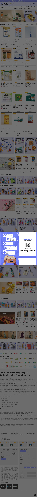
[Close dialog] (35, 233)
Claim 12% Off (27, 257)
